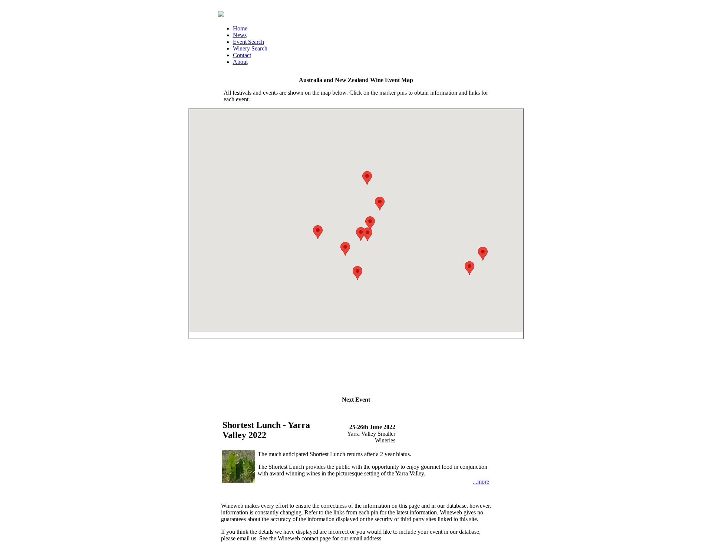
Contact (242, 55)
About (240, 62)
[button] (345, 249)
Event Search (248, 42)
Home (240, 28)
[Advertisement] (356, 364)
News (240, 35)
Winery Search (250, 48)
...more (481, 481)
